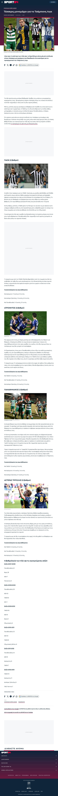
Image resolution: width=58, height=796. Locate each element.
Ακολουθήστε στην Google (11, 708)
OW (42, 791)
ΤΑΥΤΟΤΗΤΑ (11, 775)
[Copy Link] (14, 65)
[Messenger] (11, 65)
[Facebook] (5, 65)
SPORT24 (17, 791)
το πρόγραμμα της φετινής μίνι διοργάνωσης (24, 123)
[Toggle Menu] (2, 2)
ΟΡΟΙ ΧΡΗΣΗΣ (33, 775)
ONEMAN (31, 791)
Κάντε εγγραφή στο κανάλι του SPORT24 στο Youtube (18, 712)
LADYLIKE (37, 791)
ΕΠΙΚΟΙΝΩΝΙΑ (25, 775)
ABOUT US (18, 775)
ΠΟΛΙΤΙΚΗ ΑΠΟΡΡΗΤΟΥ (44, 775)
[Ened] (29, 788)
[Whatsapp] (17, 65)
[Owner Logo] (29, 783)
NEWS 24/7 (24, 791)
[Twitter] (8, 65)
